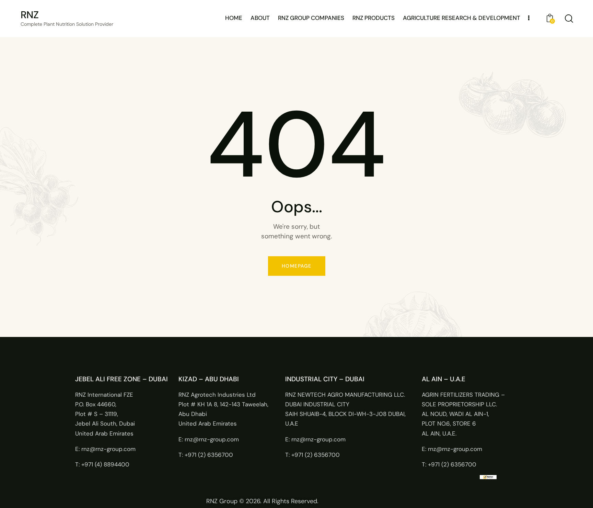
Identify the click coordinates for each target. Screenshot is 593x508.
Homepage (297, 266)
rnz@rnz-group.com (108, 449)
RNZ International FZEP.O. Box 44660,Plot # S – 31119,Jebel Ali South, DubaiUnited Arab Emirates (105, 414)
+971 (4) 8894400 (105, 464)
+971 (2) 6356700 (209, 455)
